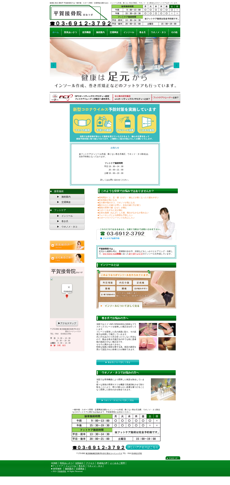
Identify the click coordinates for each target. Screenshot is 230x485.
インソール (70, 466)
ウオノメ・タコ (95, 466)
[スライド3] (118, 89)
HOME (54, 463)
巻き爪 (82, 466)
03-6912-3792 (137, 453)
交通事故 (80, 469)
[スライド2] (115, 89)
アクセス (90, 463)
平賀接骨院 (61, 471)
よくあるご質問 (117, 463)
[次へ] (176, 66)
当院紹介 (79, 463)
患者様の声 (102, 463)
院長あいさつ (66, 463)
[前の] (53, 66)
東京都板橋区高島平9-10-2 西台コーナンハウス (104, 453)
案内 (71, 469)
